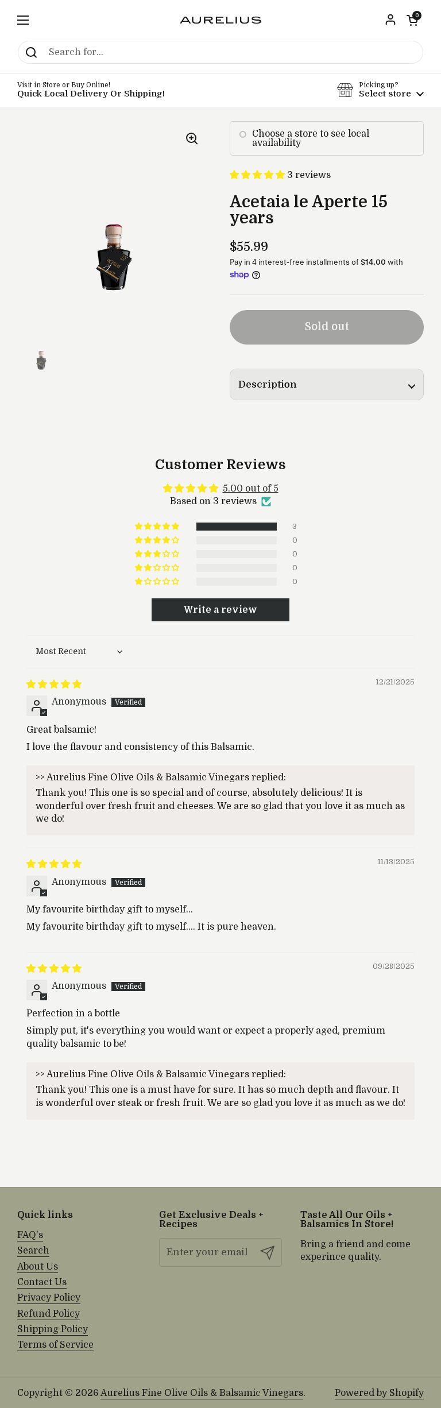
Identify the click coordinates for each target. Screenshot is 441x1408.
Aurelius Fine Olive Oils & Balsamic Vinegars (201, 1393)
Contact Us (42, 1282)
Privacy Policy (48, 1298)
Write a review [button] (220, 610)
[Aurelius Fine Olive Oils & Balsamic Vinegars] (220, 20)
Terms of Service (55, 1345)
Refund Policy (48, 1314)
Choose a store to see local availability (310, 138)
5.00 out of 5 (250, 488)
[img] (54, 684)
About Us (37, 1267)
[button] (412, 20)
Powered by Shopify (379, 1393)
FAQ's (30, 1235)
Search (33, 1250)
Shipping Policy (52, 1329)
